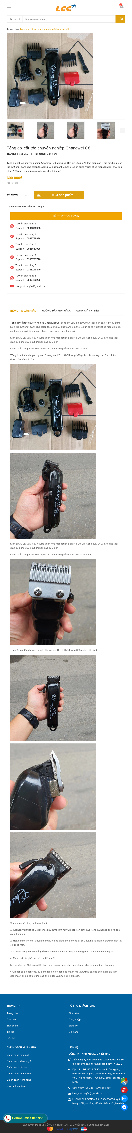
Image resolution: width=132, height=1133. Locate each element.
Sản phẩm (12, 1025)
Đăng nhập (75, 1019)
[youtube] (124, 1089)
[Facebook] (124, 1107)
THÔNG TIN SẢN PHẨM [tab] (23, 310)
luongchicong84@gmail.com (87, 1093)
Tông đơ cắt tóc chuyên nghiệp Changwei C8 (35, 322)
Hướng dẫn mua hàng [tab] (56, 310)
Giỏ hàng (74, 1031)
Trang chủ (12, 29)
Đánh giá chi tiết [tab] (87, 310)
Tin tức (10, 1031)
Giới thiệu (12, 1019)
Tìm (120, 18)
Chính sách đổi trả (17, 1067)
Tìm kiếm (74, 1013)
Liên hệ (11, 1038)
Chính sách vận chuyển (19, 1061)
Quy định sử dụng (16, 1086)
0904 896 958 (103, 1087)
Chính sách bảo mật (18, 1055)
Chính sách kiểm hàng (19, 1079)
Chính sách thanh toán (19, 1073)
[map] (124, 1081)
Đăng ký (73, 1025)
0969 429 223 (85, 1087)
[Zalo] (124, 1098)
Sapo (106, 1124)
